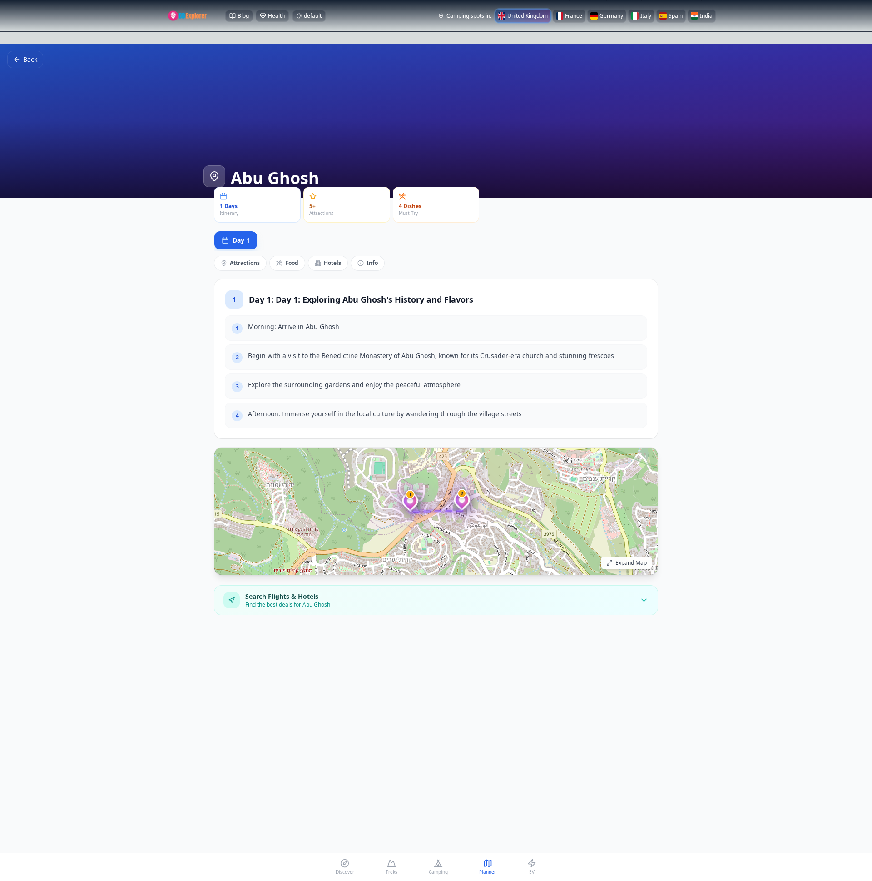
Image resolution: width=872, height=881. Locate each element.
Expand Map (631, 563)
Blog (243, 16)
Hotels (332, 263)
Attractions (245, 263)
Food (291, 263)
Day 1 (241, 240)
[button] (410, 504)
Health (276, 16)
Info (372, 263)
